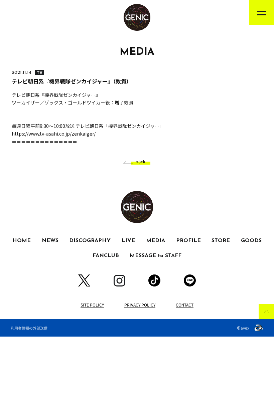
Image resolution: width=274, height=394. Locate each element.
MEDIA (155, 240)
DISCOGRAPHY (90, 240)
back (140, 162)
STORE (221, 240)
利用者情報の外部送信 (29, 328)
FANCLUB (106, 255)
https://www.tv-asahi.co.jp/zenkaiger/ (54, 133)
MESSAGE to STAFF (155, 255)
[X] (84, 280)
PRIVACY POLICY (139, 305)
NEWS (50, 240)
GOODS (251, 240)
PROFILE (188, 240)
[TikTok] (154, 280)
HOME (21, 240)
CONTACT (184, 305)
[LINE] (190, 280)
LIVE (128, 240)
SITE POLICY (92, 305)
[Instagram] (119, 280)
